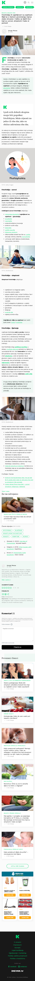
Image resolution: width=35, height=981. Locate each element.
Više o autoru (6, 580)
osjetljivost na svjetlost (13, 533)
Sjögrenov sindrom (11, 232)
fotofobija (7, 530)
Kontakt (17, 948)
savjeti (6, 536)
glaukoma (8, 356)
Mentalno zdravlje (10, 745)
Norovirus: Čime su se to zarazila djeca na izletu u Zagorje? (16, 785)
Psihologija (21, 745)
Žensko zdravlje (15, 813)
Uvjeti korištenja (17, 950)
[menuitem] (25, 2)
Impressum (17, 945)
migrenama (5, 362)
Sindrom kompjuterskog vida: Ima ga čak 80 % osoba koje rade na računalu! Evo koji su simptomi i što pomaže (19, 480)
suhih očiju (28, 374)
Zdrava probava (8, 7)
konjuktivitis (26, 237)
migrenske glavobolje (12, 214)
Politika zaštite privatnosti (17, 956)
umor (13, 322)
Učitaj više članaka (17, 866)
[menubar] (25, 2)
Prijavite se (17, 647)
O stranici (17, 942)
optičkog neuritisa (21, 347)
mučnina (19, 322)
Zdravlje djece (17, 849)
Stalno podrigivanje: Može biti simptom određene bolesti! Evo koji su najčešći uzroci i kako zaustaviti (16, 685)
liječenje (19, 530)
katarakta (8, 228)
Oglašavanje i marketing (17, 953)
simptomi (16, 536)
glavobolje (6, 88)
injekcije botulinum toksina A (14, 466)
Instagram (23, 966)
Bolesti (4, 13)
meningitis (8, 221)
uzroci (26, 536)
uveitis (28, 234)
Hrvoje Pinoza (11, 565)
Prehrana (29, 7)
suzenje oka (9, 312)
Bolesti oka (11, 13)
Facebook (13, 966)
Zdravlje (20, 7)
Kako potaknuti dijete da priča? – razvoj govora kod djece (16, 853)
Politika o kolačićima (17, 958)
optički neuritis (10, 230)
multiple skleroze (12, 349)
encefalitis (8, 219)
